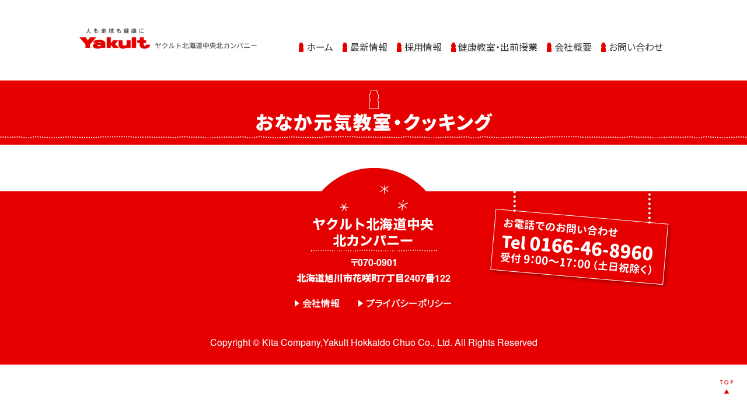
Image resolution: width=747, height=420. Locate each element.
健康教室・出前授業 (497, 47)
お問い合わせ (636, 47)
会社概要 (573, 47)
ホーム (319, 47)
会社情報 (321, 303)
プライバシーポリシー (409, 303)
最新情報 (369, 47)
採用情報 (423, 47)
